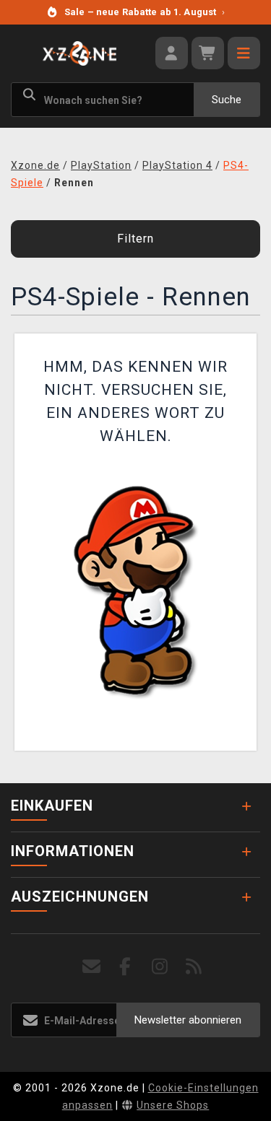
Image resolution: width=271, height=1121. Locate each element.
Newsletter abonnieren (187, 1019)
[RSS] (194, 966)
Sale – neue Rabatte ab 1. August (144, 11)
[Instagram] (160, 966)
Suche (226, 99)
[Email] (91, 966)
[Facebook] (125, 966)
